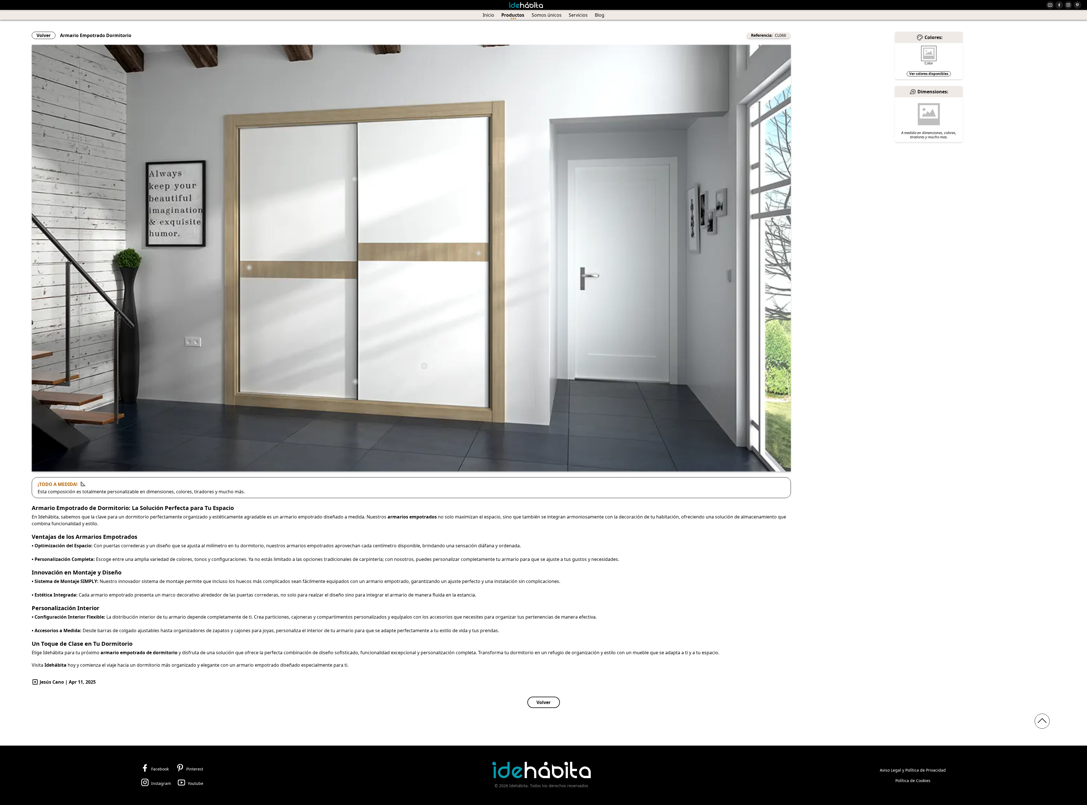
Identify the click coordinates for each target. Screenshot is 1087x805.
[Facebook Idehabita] (1059, 5)
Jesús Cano (52, 682)
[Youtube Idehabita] (1050, 5)
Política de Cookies (912, 780)
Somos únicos (547, 15)
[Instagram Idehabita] (1068, 5)
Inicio (488, 15)
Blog (599, 15)
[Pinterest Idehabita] (1077, 5)
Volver (44, 35)
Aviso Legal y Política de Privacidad (913, 770)
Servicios (578, 15)
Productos (512, 15)
